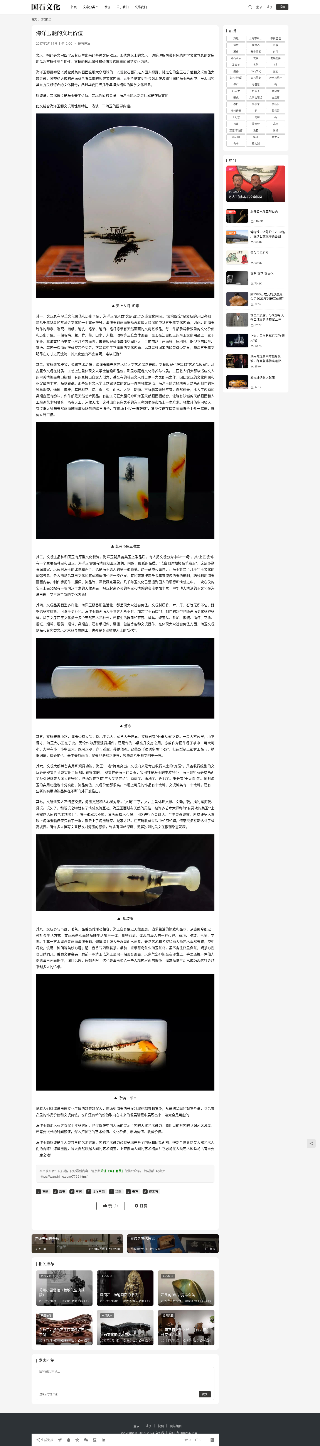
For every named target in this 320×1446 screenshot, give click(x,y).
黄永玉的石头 (259, 252)
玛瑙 (118, 1191)
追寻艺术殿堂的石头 (264, 211)
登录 (259, 7)
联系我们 (141, 7)
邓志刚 (236, 137)
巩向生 (236, 91)
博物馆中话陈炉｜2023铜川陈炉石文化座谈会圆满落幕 (267, 236)
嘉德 (236, 71)
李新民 (276, 104)
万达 (236, 38)
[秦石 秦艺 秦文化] (237, 278)
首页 (74, 7)
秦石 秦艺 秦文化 (261, 273)
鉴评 (255, 137)
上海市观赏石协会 (257, 38)
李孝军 (256, 104)
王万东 (236, 117)
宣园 (275, 71)
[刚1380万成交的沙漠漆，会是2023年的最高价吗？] (237, 299)
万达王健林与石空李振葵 (245, 197)
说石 (255, 130)
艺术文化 (46, 1276)
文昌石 (276, 97)
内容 (275, 45)
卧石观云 (236, 58)
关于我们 (122, 7)
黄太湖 (256, 143)
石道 (236, 123)
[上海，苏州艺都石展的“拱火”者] (237, 340)
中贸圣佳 (275, 38)
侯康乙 (256, 45)
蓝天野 (256, 123)
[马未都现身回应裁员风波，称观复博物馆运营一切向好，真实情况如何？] (237, 361)
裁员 (275, 123)
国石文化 (256, 71)
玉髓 (129, 95)
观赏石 (125, 72)
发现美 (236, 64)
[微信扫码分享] (86, 1440)
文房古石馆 (255, 97)
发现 (107, 7)
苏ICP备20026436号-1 (184, 1433)
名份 (255, 64)
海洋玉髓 (43, 72)
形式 (236, 97)
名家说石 (168, 1315)
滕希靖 (276, 110)
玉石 (182, 72)
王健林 (256, 117)
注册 (270, 7)
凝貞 (236, 51)
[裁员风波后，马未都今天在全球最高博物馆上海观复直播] (237, 320)
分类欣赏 (256, 51)
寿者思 (256, 84)
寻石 (236, 84)
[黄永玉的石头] (237, 257)
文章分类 (89, 7)
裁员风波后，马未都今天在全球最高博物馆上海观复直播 (267, 319)
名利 (275, 64)
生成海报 (46, 1440)
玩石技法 (84, 43)
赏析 (275, 130)
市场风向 (107, 1315)
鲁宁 (236, 143)
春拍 (236, 104)
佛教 (236, 45)
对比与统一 (275, 77)
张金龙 (276, 91)
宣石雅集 (256, 77)
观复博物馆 (236, 130)
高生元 (276, 137)
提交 (204, 1394)
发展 (255, 58)
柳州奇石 (236, 110)
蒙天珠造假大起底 (262, 377)
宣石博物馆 (236, 77)
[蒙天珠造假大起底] (237, 382)
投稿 (282, 6)
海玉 (182, 78)
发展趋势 (275, 58)
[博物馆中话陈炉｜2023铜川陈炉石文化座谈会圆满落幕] (237, 237)
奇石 (135, 1191)
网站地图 (176, 1426)
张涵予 (256, 91)
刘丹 (275, 51)
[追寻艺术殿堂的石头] (237, 216)
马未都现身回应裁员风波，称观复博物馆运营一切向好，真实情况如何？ (267, 361)
